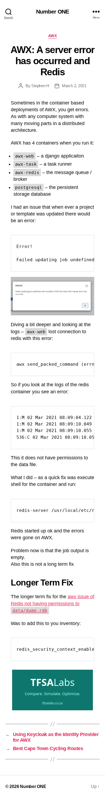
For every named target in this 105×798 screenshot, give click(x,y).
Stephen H (40, 85)
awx (52, 36)
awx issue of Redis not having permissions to (52, 603)
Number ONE (52, 11)
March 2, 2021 (74, 85)
